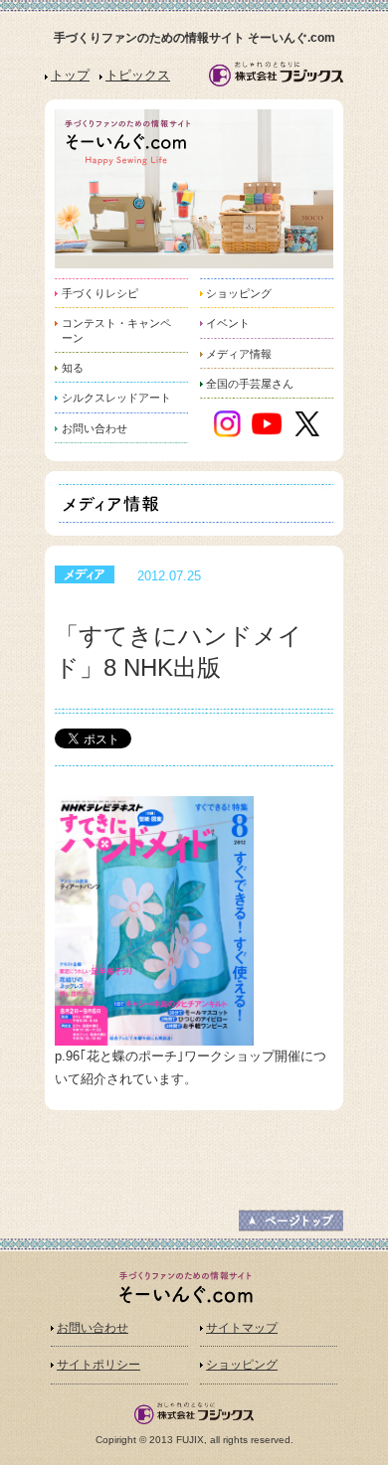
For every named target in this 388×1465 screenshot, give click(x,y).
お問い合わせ (92, 1328)
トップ (70, 75)
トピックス (137, 75)
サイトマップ (242, 1328)
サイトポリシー (98, 1365)
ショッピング (242, 1365)
